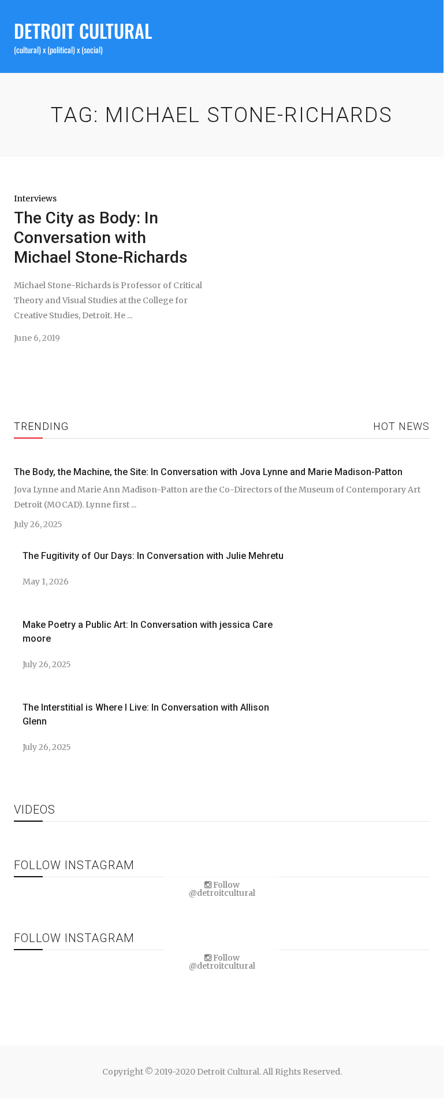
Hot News (401, 426)
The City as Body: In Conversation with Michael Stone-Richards (101, 237)
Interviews (35, 198)
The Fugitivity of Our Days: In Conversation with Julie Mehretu (153, 555)
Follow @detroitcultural (222, 889)
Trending (41, 426)
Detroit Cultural (83, 30)
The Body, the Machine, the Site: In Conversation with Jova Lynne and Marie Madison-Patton (208, 471)
